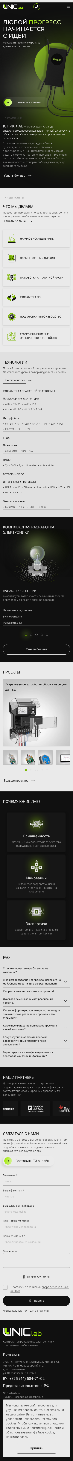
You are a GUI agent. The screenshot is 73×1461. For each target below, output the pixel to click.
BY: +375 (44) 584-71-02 (24, 1378)
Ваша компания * (14, 1236)
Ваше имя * (10, 1175)
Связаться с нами (28, 102)
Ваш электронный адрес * (19, 1205)
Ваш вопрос (10, 1251)
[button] (26, 635)
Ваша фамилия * (13, 1190)
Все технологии (14, 380)
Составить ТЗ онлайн (32, 1161)
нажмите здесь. (17, 1437)
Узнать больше (14, 175)
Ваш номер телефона (16, 1220)
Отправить (36, 1300)
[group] (36, 712)
